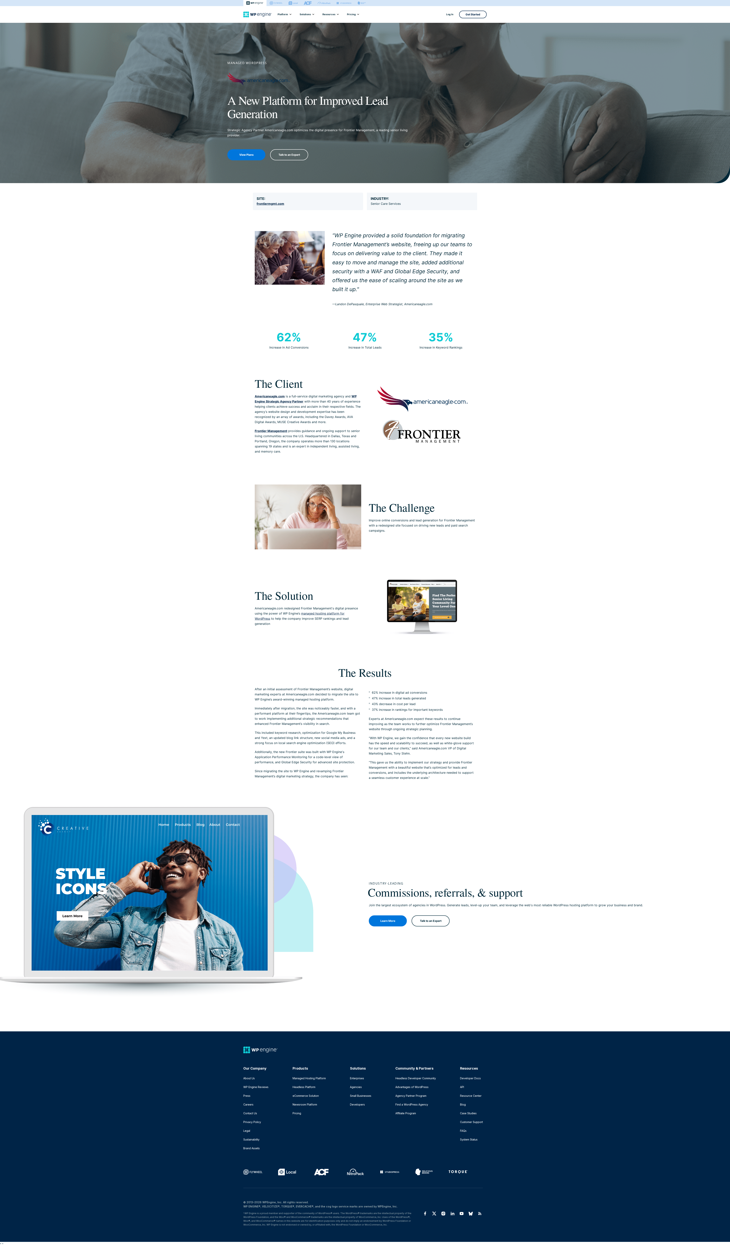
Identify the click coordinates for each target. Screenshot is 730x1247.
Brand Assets (251, 1148)
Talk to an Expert (289, 154)
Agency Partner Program (410, 1095)
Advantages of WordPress (411, 1087)
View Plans (246, 154)
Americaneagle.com (270, 396)
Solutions (305, 14)
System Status (469, 1139)
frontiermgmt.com (270, 204)
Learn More (387, 920)
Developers (357, 1104)
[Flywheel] (276, 3)
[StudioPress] (344, 3)
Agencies (356, 1087)
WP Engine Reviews (255, 1087)
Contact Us (250, 1113)
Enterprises (357, 1078)
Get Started (473, 14)
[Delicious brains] (361, 3)
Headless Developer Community (415, 1078)
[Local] (293, 3)
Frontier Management (271, 431)
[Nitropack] (324, 3)
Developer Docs (470, 1078)
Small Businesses (360, 1095)
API (462, 1087)
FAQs (463, 1130)
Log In (449, 14)
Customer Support (471, 1122)
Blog (463, 1104)
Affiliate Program (405, 1113)
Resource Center (471, 1095)
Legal (246, 1130)
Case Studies (468, 1113)
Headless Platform (304, 1087)
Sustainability (251, 1139)
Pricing (351, 14)
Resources (328, 14)
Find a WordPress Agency (411, 1104)
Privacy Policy (252, 1122)
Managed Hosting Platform (309, 1078)
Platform (283, 14)
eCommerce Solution (306, 1095)
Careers (248, 1104)
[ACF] (308, 3)
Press (246, 1095)
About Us (249, 1078)
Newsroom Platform (305, 1104)
